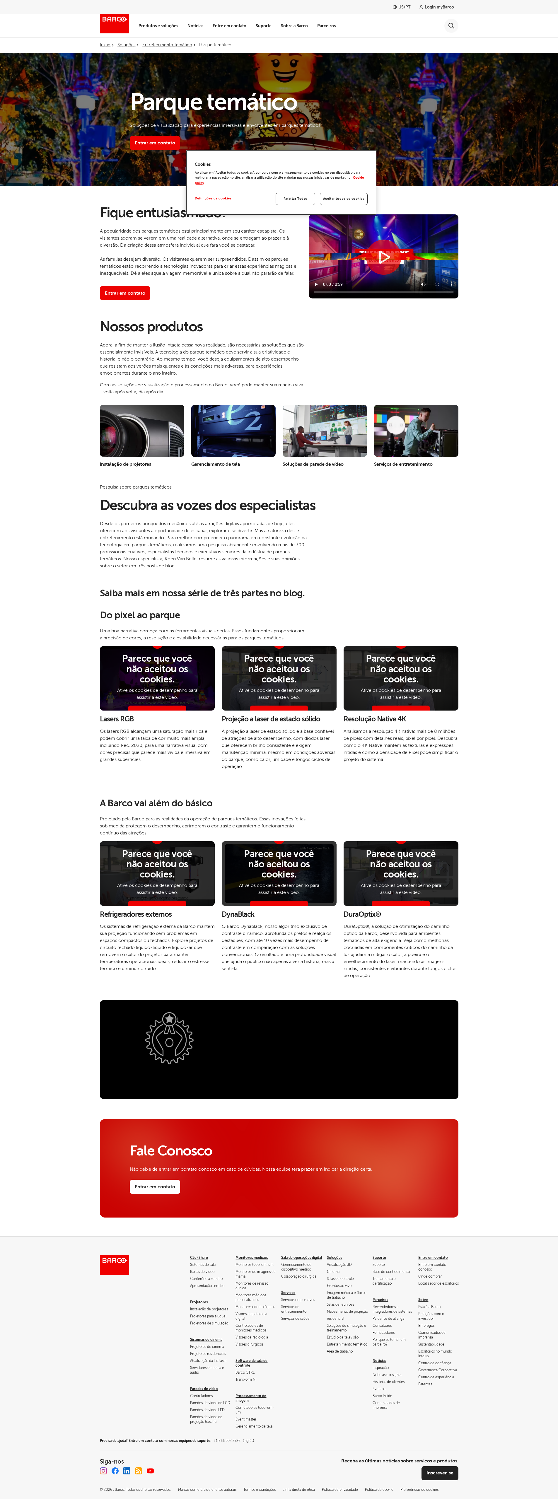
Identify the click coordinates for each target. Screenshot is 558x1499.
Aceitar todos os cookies (343, 199)
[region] (281, 182)
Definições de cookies (213, 198)
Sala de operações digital (301, 1258)
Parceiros (326, 25)
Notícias (195, 25)
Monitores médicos (252, 1258)
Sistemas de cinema (206, 1340)
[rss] (138, 1470)
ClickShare (199, 1258)
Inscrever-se (439, 1473)
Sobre (423, 1300)
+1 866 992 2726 (234, 1441)
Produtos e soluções (158, 25)
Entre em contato (229, 25)
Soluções (334, 1258)
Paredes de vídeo (204, 1389)
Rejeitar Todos (296, 199)
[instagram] (103, 1470)
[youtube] (150, 1470)
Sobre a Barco (294, 25)
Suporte (264, 25)
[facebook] (115, 1470)
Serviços (288, 1293)
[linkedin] (126, 1470)
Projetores (199, 1302)
